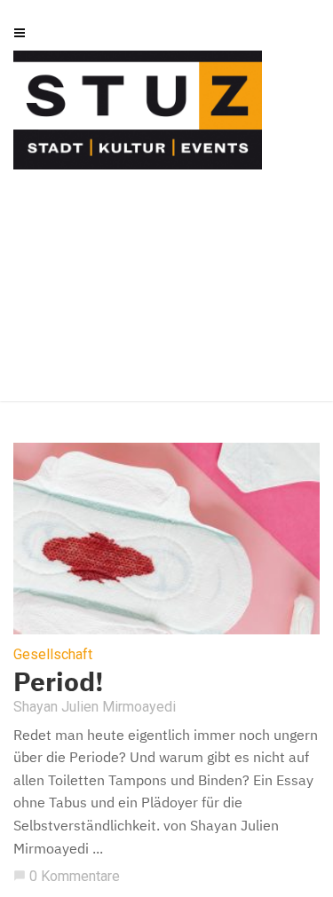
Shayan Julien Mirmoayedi (94, 706)
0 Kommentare (66, 876)
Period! (58, 681)
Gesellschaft (52, 655)
